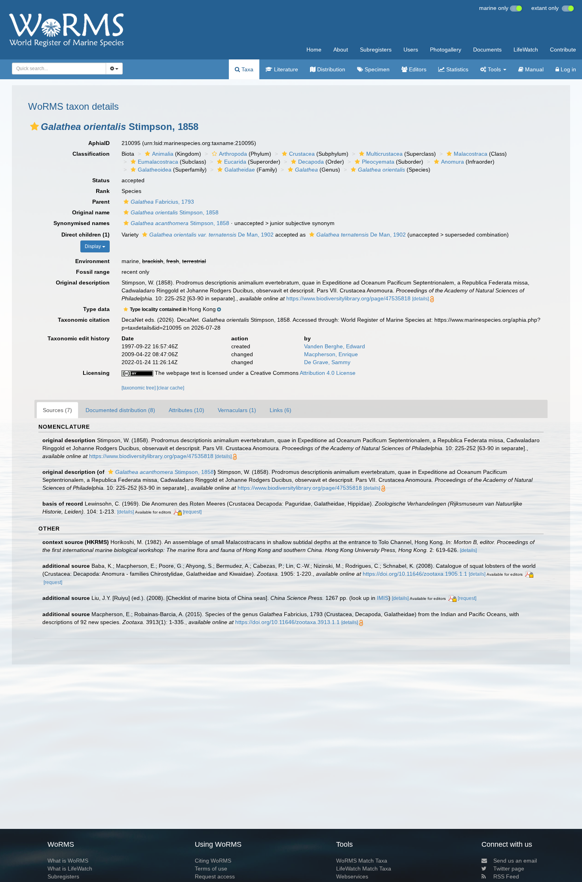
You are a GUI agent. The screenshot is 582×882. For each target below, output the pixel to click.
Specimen (376, 69)
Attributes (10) (186, 410)
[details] (420, 299)
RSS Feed (506, 876)
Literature (285, 69)
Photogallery (445, 49)
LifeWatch (526, 49)
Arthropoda (233, 154)
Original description (83, 282)
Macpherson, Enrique (331, 354)
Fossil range (93, 272)
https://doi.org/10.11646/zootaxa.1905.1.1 (415, 574)
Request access (215, 876)
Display (93, 246)
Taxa (246, 69)
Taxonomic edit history (79, 338)
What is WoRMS (68, 860)
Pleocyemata (378, 161)
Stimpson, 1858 (175, 212)
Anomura (452, 161)
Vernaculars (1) (237, 410)
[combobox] (59, 68)
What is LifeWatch (70, 868)
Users (410, 49)
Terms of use (211, 868)
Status (101, 180)
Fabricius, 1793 (162, 202)
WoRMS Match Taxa (361, 860)
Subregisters (376, 49)
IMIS (382, 598)
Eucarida (235, 161)
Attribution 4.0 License (328, 373)
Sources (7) (57, 410)
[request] (192, 512)
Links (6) (280, 410)
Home (313, 49)
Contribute (563, 49)
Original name (91, 212)
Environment (92, 261)
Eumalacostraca (158, 161)
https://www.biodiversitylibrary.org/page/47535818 (348, 298)
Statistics (456, 69)
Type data (96, 309)
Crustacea (302, 154)
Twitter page (508, 868)
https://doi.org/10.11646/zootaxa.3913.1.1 (287, 622)
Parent (101, 202)
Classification (91, 154)
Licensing (96, 373)
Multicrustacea (384, 154)
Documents (487, 49)
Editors (416, 69)
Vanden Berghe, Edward (334, 346)
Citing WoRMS (213, 860)
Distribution (330, 69)
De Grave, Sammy (327, 362)
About (340, 49)
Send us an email (515, 860)
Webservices (352, 876)
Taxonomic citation (84, 320)
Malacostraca (470, 154)
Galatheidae (239, 169)
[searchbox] (56, 68)
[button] (34, 126)
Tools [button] (494, 69)
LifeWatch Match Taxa (363, 868)
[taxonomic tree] (139, 388)
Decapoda (311, 161)
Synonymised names (81, 223)
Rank (103, 191)
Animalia (162, 154)
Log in (567, 69)
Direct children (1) (85, 234)
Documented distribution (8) (120, 410)
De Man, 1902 (211, 234)
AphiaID (99, 143)
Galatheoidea (154, 169)
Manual (533, 69)
